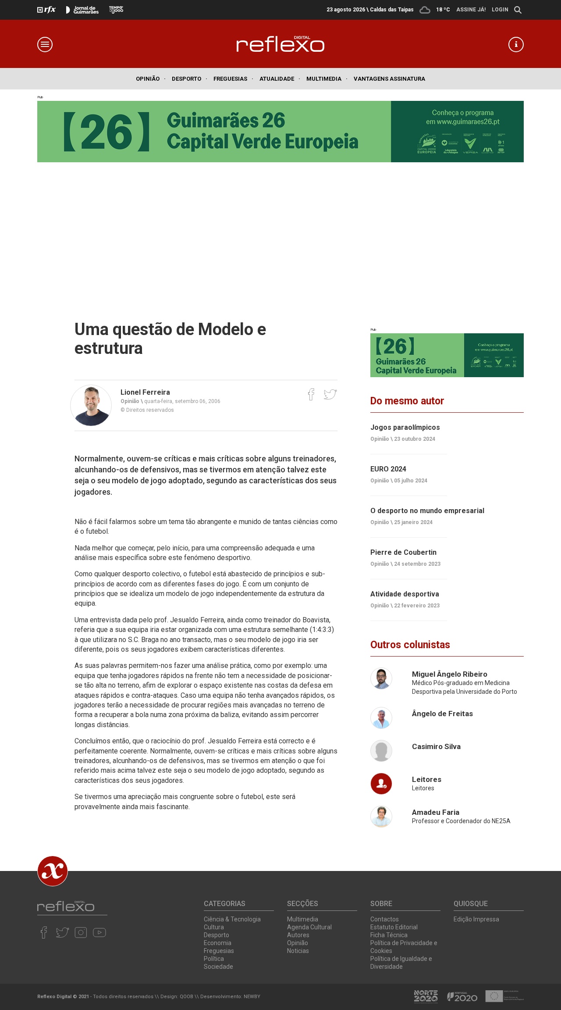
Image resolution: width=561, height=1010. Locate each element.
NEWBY (252, 996)
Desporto (189, 78)
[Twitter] (330, 394)
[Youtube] (99, 932)
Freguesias (233, 78)
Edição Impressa (476, 919)
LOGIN (500, 10)
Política (214, 958)
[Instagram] (81, 932)
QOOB (186, 996)
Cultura (214, 927)
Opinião (151, 78)
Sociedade (218, 966)
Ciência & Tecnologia (232, 919)
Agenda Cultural (309, 927)
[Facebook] (311, 394)
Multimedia (327, 78)
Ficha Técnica (389, 935)
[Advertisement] (280, 228)
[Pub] (447, 355)
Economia (217, 942)
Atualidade (279, 78)
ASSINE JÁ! (471, 10)
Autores (298, 935)
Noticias (298, 950)
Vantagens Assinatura (389, 78)
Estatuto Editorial (394, 927)
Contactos (384, 919)
